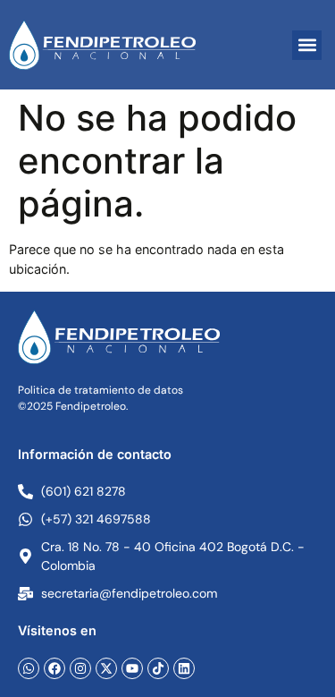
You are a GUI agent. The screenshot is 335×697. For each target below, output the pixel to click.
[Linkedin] (184, 668)
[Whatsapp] (28, 668)
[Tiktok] (158, 668)
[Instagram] (80, 668)
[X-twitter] (106, 668)
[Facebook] (54, 668)
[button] (307, 45)
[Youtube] (132, 668)
